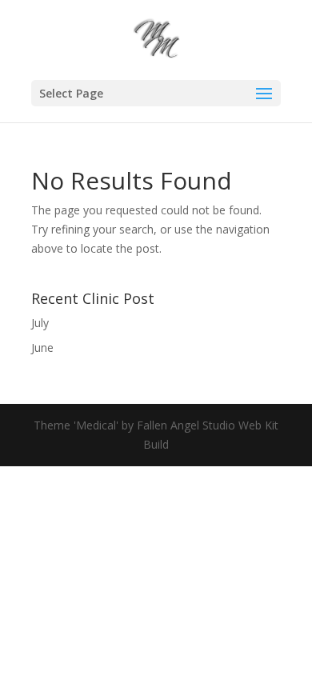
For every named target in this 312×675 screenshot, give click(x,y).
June (42, 347)
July (40, 322)
